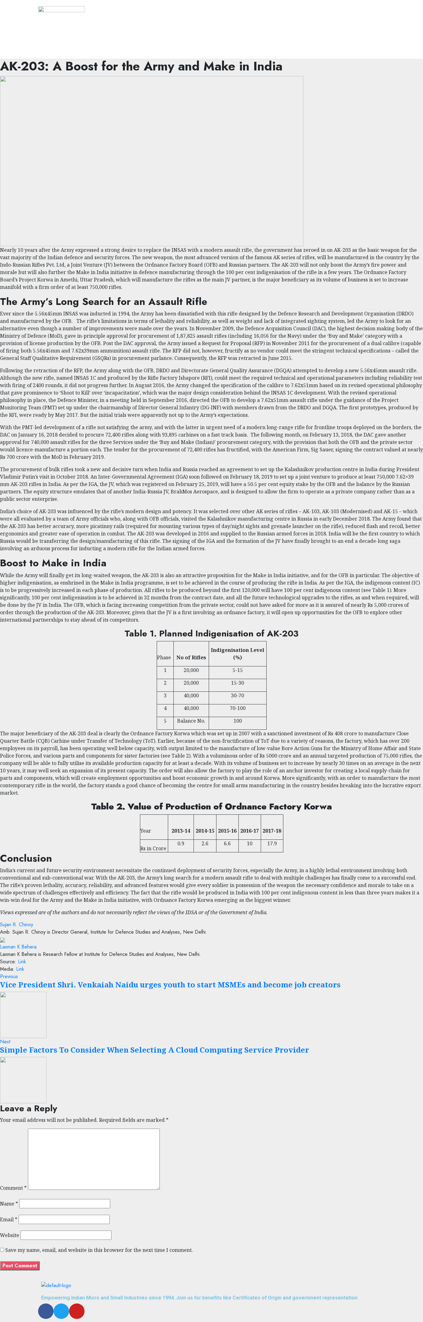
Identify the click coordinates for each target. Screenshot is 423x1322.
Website (9, 1235)
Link (22, 961)
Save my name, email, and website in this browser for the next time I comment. (99, 1250)
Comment (13, 1188)
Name (9, 1203)
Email (8, 1219)
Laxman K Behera (18, 946)
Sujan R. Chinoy (16, 924)
